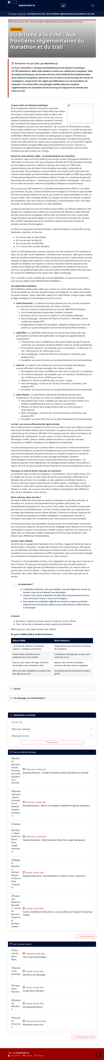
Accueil (13, 14)
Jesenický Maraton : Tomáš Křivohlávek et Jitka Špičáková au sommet (56, 772)
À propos (40, 1056)
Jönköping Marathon (33, 1007)
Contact (29, 1056)
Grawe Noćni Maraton (33, 990)
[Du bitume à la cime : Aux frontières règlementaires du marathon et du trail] (80, 113)
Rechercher (53, 742)
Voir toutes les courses (85, 1037)
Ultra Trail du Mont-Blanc (35, 957)
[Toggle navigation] (92, 5)
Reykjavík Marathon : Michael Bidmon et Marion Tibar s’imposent (54, 876)
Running (22, 14)
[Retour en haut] (98, 1054)
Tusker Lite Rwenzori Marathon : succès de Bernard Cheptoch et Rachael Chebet (57, 913)
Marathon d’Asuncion (33, 1024)
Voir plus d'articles (87, 936)
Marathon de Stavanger (34, 974)
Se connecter (16, 1056)
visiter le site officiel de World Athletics (41, 281)
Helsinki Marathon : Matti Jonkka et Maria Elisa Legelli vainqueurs (54, 840)
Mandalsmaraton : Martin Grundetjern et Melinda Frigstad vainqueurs (56, 805)
